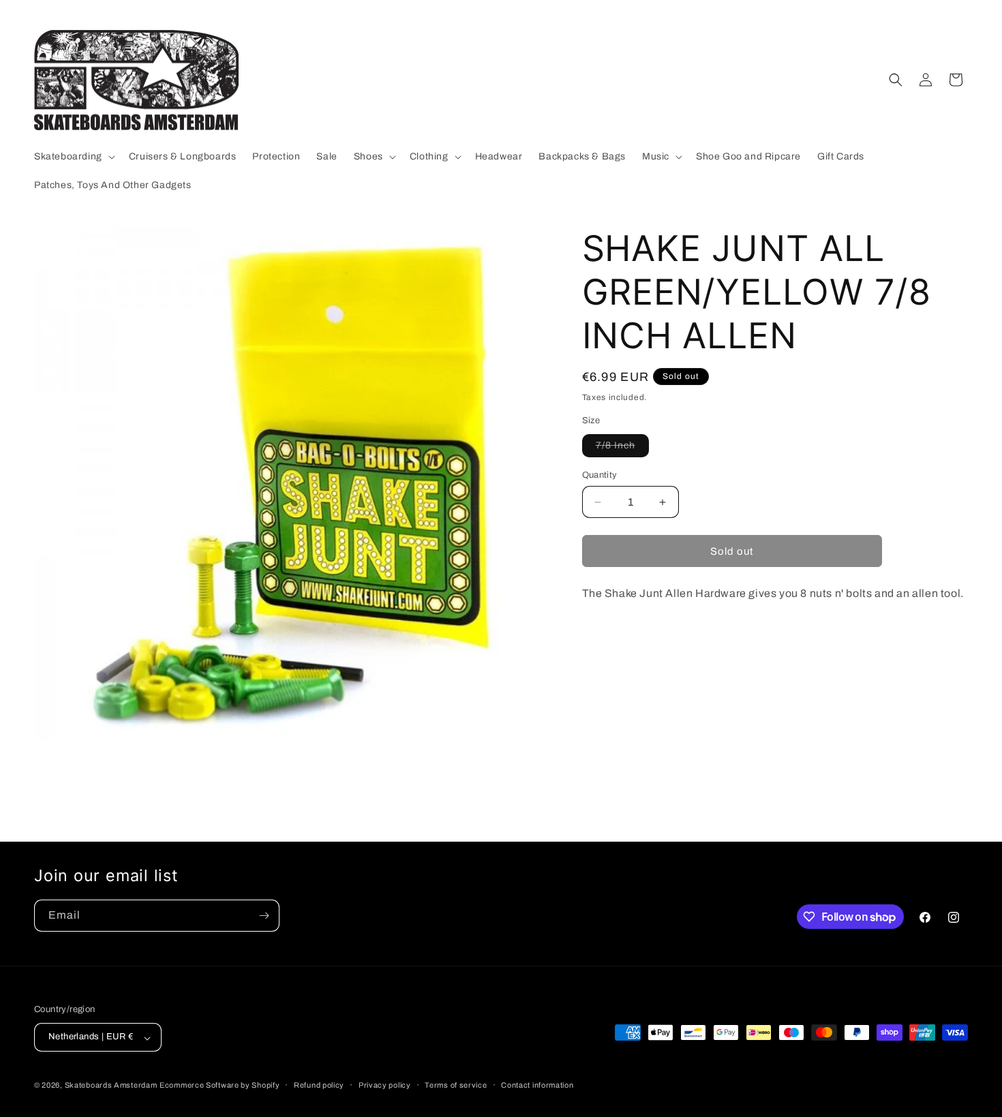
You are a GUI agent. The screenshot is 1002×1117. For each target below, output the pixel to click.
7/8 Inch (622, 448)
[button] (73, 156)
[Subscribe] (264, 916)
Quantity (600, 475)
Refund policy (319, 1085)
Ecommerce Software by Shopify (219, 1086)
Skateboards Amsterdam (111, 1086)
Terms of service (456, 1085)
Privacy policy (385, 1085)
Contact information (537, 1085)
